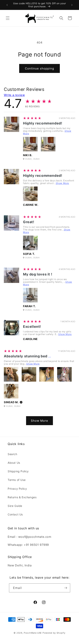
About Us (14, 462)
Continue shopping (39, 68)
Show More (62, 183)
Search (12, 454)
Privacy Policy (17, 488)
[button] (7, 18)
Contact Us (15, 514)
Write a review (14, 95)
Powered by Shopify (54, 633)
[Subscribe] (66, 587)
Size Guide (15, 505)
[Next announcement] (72, 5)
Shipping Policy (18, 471)
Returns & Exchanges (22, 497)
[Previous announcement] (7, 5)
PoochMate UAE (33, 633)
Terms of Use (17, 479)
